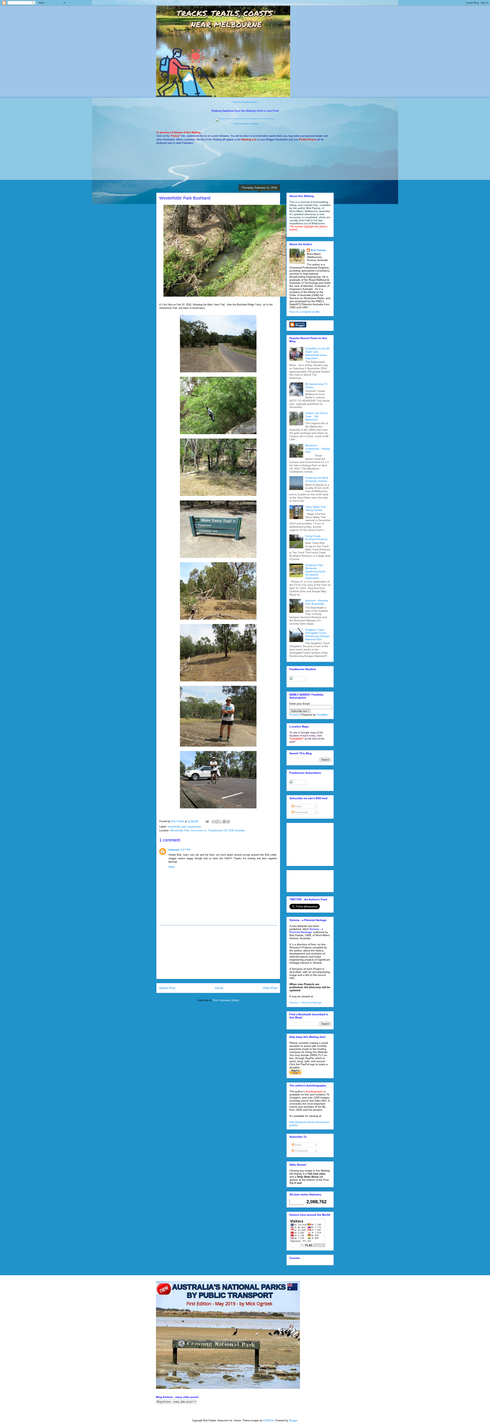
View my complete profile (304, 311)
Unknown (174, 849)
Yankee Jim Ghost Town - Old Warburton (316, 416)
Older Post (270, 988)
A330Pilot (268, 1420)
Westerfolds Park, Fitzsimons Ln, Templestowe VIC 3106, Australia (207, 830)
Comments (301, 812)
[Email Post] (206, 821)
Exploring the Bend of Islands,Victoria (316, 479)
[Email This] (214, 821)
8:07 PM (185, 849)
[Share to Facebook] (224, 821)
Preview (294, 714)
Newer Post (167, 988)
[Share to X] (221, 821)
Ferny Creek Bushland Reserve (316, 538)
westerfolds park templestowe (184, 826)
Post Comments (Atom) (226, 1000)
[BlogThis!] (217, 821)
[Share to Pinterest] (228, 821)
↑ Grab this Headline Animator (245, 102)
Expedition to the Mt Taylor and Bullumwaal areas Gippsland (317, 353)
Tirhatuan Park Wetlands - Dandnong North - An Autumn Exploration (316, 571)
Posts (297, 806)
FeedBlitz (322, 714)
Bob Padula (318, 250)
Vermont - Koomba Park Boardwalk (316, 602)
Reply (171, 866)
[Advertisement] (218, 952)
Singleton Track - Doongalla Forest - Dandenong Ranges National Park (317, 634)
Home (219, 988)
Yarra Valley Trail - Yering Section (316, 508)
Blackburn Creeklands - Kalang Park (317, 448)
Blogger (293, 1420)
